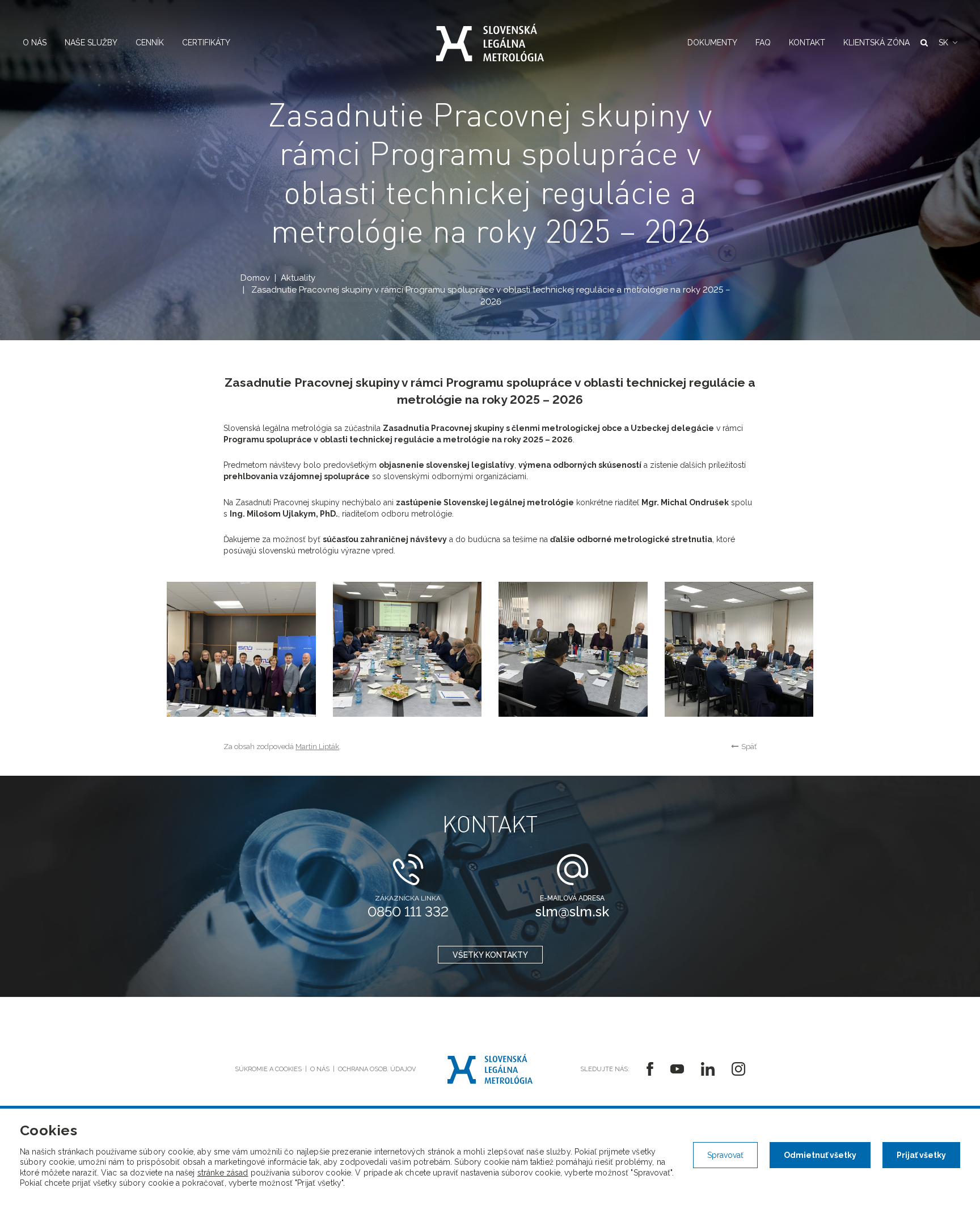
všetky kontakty (490, 954)
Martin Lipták (317, 746)
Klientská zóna (876, 42)
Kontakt (807, 42)
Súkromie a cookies (268, 1069)
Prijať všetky (921, 1155)
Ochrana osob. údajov (377, 1069)
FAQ (763, 42)
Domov (255, 278)
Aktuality (298, 278)
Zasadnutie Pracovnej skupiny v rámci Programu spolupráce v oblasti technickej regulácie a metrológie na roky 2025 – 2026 (490, 296)
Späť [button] (749, 746)
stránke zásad (222, 1172)
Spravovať (725, 1155)
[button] (948, 42)
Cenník (150, 42)
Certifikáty (206, 42)
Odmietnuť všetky (820, 1155)
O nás (35, 42)
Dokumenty (712, 42)
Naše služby (91, 42)
